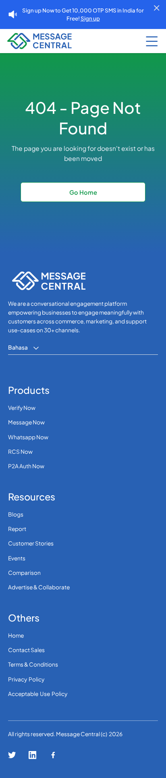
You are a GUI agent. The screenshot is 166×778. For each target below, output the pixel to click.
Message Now (26, 422)
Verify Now (21, 407)
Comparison (24, 572)
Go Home (83, 192)
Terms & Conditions (33, 664)
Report (17, 528)
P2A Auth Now (26, 466)
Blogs (15, 514)
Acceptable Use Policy (37, 693)
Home (16, 635)
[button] (152, 41)
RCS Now (20, 451)
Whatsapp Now (28, 437)
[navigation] (25, 41)
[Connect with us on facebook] (53, 755)
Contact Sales (26, 649)
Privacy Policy (26, 679)
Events (16, 558)
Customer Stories (31, 543)
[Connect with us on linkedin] (33, 755)
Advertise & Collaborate (39, 587)
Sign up (90, 18)
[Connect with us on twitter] (12, 755)
